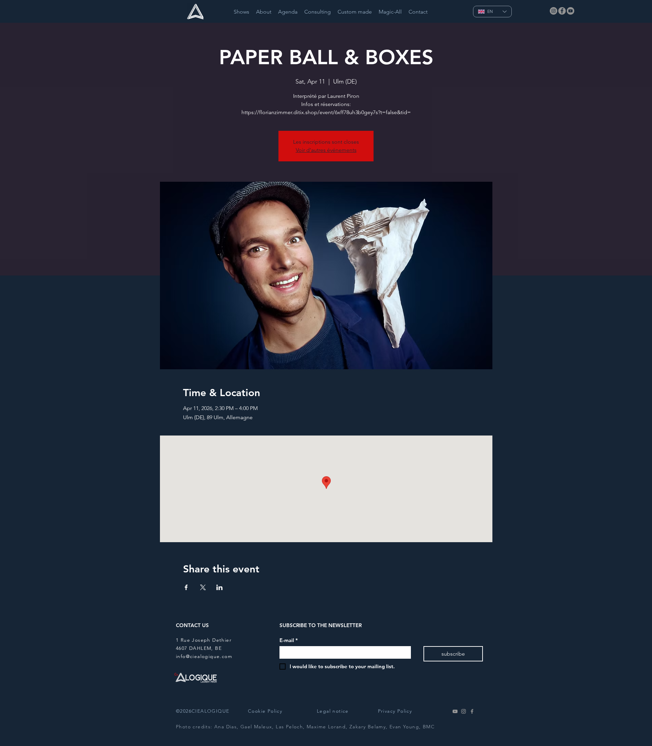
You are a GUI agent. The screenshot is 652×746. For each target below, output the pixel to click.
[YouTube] (570, 11)
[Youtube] (455, 711)
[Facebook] (562, 11)
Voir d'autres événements (326, 150)
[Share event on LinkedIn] (219, 587)
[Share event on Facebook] (186, 587)
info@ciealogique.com (204, 656)
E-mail (288, 640)
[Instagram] (553, 11)
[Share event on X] (203, 587)
